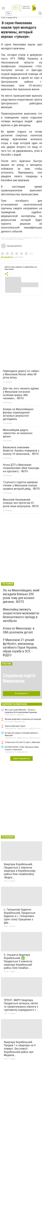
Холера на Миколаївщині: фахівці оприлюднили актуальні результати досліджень (18, 414)
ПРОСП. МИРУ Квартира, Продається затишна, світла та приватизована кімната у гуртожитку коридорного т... (21, 1005)
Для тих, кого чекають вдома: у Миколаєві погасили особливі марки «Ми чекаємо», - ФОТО (21, 393)
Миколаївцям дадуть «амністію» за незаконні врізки (17, 433)
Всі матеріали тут (21, 693)
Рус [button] (8, 13)
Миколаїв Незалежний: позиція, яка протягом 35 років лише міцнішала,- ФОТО (21, 503)
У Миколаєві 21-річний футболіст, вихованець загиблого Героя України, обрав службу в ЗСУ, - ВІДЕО (20, 647)
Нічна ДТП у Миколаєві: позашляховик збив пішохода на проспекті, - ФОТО (21, 468)
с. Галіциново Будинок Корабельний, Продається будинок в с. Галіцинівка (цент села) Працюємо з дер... (19, 916)
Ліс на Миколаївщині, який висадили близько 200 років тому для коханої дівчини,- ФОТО (21, 596)
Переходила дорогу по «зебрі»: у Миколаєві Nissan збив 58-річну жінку (21, 374)
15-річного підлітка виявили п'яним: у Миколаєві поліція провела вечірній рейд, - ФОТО (21, 485)
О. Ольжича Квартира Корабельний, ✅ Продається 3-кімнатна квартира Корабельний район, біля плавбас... (18, 961)
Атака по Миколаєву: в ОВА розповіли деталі (18, 630)
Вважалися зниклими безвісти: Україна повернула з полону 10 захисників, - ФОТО (21, 451)
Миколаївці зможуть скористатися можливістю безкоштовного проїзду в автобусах (21, 615)
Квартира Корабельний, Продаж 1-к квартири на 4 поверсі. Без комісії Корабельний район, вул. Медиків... (20, 1048)
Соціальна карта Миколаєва (19, 678)
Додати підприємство (21, 758)
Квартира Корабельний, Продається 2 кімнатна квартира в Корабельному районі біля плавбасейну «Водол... (19, 871)
